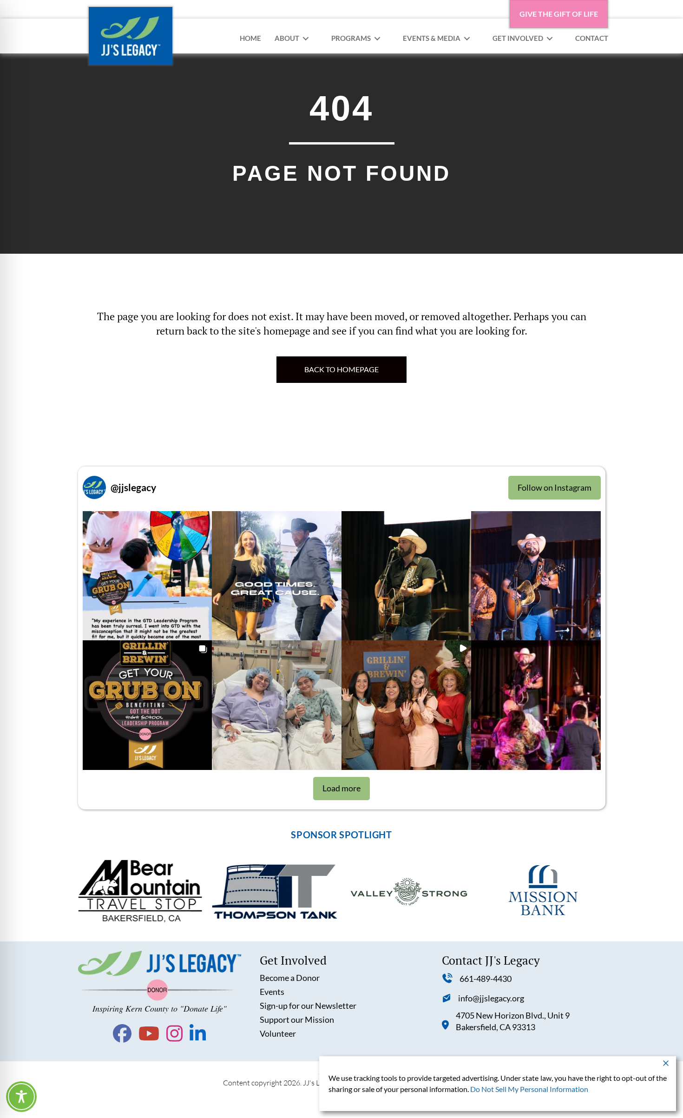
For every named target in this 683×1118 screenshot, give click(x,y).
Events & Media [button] (431, 38)
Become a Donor (290, 978)
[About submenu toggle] (305, 38)
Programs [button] (351, 38)
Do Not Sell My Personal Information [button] (529, 1089)
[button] (147, 576)
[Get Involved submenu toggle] (549, 38)
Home (250, 38)
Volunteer (278, 1033)
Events (272, 991)
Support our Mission (297, 1019)
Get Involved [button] (518, 38)
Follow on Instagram (554, 487)
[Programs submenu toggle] (377, 38)
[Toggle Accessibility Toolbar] (21, 1096)
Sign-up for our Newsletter (308, 1005)
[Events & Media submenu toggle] (467, 38)
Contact (591, 38)
